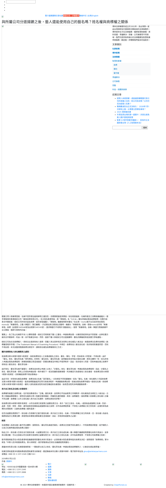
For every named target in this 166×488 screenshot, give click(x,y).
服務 (50, 15)
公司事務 (116, 81)
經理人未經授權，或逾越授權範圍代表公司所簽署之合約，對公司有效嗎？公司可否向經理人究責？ (133, 101)
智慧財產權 (116, 61)
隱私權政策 (52, 480)
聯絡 (81, 15)
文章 (58, 15)
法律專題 (116, 57)
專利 (115, 69)
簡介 (47, 15)
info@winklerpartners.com (13, 477)
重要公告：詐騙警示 (71, 15)
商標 (115, 65)
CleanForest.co (120, 485)
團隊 (54, 15)
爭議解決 (116, 77)
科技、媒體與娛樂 (119, 89)
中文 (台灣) (87, 15)
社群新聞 (116, 49)
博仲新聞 (116, 53)
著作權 (116, 73)
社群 (61, 15)
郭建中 (9, 461)
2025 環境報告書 (124, 112)
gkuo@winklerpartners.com (95, 451)
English (95, 15)
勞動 (114, 85)
